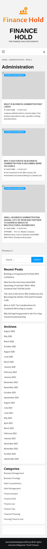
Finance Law (9, 503)
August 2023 (9, 402)
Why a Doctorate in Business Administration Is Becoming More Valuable (23, 163)
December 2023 (11, 382)
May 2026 (8, 336)
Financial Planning (12, 514)
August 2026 (9, 331)
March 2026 (9, 341)
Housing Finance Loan (13, 519)
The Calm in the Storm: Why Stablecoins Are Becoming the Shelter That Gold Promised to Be (23, 297)
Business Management (14, 75)
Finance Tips (9, 509)
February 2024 (10, 372)
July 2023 (8, 407)
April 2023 (8, 423)
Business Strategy (12, 478)
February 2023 (10, 433)
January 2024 (10, 377)
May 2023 (8, 418)
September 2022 (11, 458)
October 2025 (10, 346)
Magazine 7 (22, 545)
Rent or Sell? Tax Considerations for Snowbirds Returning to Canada (20, 307)
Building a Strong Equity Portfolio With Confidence (21, 275)
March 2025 (9, 361)
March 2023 (9, 428)
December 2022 (11, 443)
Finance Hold (23, 34)
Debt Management (12, 488)
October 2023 (10, 392)
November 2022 (11, 448)
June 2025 (8, 356)
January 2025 (10, 367)
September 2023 (11, 397)
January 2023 (10, 438)
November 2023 (11, 387)
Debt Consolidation (12, 483)
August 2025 (9, 351)
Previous (6, 251)
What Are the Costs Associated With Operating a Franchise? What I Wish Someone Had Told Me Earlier (19, 285)
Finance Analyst (11, 493)
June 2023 (8, 413)
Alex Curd (11, 110)
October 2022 (10, 453)
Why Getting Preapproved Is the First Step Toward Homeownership (23, 315)
